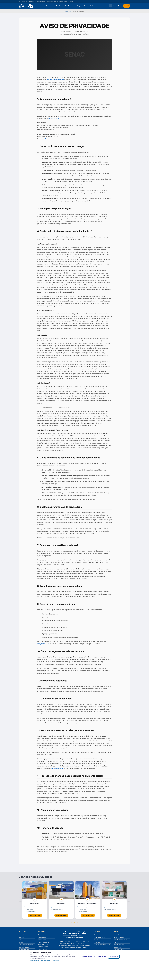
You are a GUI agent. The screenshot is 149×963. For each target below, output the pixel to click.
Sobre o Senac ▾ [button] (49, 6)
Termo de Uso (55, 960)
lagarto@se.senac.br (57, 909)
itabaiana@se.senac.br (32, 911)
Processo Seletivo (52, 1)
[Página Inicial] (74, 934)
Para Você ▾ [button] (59, 6)
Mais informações (36, 915)
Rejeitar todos (102, 956)
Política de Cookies (34, 960)
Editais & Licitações (41, 1)
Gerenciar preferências (88, 956)
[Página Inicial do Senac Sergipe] (26, 6)
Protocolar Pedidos (63, 1)
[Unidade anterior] (20, 899)
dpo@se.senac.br (54, 118)
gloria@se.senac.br (84, 911)
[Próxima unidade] (128, 899)
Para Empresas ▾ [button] (70, 6)
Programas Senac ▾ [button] (83, 6)
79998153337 (29, 909)
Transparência (24, 1)
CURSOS (126, 6)
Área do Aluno (117, 6)
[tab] (71, 922)
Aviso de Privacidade (46, 960)
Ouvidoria (72, 1)
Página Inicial (68, 11)
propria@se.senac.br (110, 909)
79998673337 (82, 909)
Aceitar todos (114, 956)
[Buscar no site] (110, 6)
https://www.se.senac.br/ (55, 79)
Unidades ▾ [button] (93, 6)
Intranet (32, 1)
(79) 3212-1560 (30, 907)
